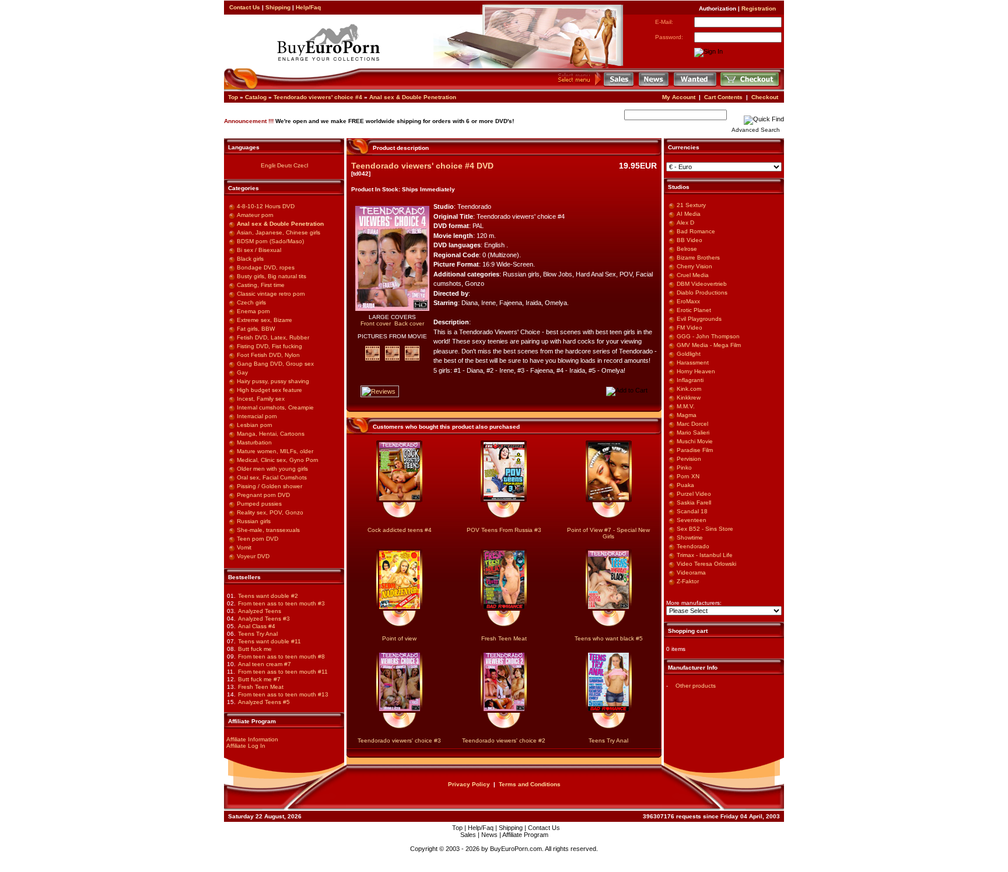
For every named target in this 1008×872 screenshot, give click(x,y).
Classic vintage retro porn (271, 293)
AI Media (689, 214)
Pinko (684, 467)
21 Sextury (691, 205)
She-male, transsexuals (268, 530)
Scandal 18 (692, 511)
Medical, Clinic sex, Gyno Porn (277, 460)
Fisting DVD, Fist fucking (269, 346)
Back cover (409, 323)
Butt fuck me (255, 649)
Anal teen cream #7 (264, 664)
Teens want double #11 (269, 641)
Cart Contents (723, 97)
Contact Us (244, 7)
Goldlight (689, 354)
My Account (678, 97)
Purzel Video (694, 494)
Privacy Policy (469, 784)
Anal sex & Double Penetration (412, 97)
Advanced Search (756, 130)
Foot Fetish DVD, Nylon (268, 355)
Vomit (244, 547)
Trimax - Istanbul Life (705, 555)
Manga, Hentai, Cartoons (270, 433)
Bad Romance (696, 231)
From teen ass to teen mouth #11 (283, 671)
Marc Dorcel (692, 424)
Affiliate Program (525, 834)
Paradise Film (695, 450)
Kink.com (689, 389)
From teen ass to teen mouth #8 (281, 656)
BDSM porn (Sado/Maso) (270, 241)
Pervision (689, 459)
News (489, 834)
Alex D (685, 222)
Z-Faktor (688, 581)
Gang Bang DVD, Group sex (275, 363)
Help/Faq (308, 7)
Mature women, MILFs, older (275, 451)
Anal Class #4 (256, 626)
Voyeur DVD (253, 556)
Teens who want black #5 (609, 638)
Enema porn (253, 311)
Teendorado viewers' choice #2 (503, 740)
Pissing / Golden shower (269, 486)
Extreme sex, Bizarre (264, 320)
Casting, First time (261, 285)
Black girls (250, 258)
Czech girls (251, 302)
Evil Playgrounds (699, 319)
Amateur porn (255, 215)
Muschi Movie (695, 441)
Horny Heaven (696, 371)
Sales (468, 834)
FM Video (689, 327)
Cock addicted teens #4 (400, 530)
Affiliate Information (252, 739)
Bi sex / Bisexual (259, 250)
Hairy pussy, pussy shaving (273, 381)
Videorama (691, 572)
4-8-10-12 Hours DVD (266, 206)
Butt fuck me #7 (259, 679)
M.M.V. (686, 406)
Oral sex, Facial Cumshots (272, 477)
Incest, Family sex (261, 398)
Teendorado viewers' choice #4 (318, 97)
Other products (696, 685)
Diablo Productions (702, 292)
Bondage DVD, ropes (266, 267)
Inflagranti (690, 380)
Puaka (685, 485)
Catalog (256, 97)
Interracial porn (257, 416)
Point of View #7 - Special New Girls (608, 533)
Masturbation (254, 442)
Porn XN (688, 476)
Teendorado (693, 546)
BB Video (689, 240)
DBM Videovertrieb (702, 284)
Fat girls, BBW (256, 328)
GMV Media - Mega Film (709, 345)
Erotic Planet (694, 310)
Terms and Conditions (530, 784)
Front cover (375, 323)
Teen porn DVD (257, 538)
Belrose (687, 249)
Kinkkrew (689, 397)
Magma (686, 415)
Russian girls (254, 521)
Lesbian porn (254, 425)
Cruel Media (693, 275)
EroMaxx (688, 301)
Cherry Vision (694, 266)
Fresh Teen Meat (261, 687)
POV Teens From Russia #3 (504, 530)
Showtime (690, 537)
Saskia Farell (694, 502)
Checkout (764, 97)
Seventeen (691, 520)
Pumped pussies (259, 503)
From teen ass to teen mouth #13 (283, 694)
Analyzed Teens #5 (264, 702)
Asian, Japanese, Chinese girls (278, 232)
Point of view (399, 638)
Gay (242, 372)
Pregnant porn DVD (263, 495)
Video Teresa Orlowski (706, 564)
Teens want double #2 (268, 596)
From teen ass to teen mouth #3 (281, 603)
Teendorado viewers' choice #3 (399, 740)
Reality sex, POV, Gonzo (270, 512)
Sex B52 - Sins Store (705, 529)
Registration (758, 8)
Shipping (277, 7)
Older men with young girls (272, 468)
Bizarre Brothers (698, 257)
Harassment (693, 362)
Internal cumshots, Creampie (275, 407)
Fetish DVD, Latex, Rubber (273, 337)
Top (233, 97)
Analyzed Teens (259, 611)
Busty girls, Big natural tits (271, 276)
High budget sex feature (269, 390)
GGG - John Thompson (708, 336)
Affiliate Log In (245, 746)
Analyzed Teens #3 (264, 618)
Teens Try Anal (258, 634)
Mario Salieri (693, 432)
